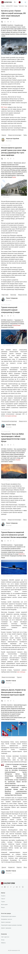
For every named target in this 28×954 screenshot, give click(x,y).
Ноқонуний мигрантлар (9, 421)
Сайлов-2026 (9, 6)
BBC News (4, 107)
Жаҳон (3, 907)
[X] (14, 22)
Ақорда (16, 6)
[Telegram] (8, 22)
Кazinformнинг (16, 325)
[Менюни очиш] (25, 2)
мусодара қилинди (11, 416)
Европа (19, 867)
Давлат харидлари (6, 928)
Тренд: (3, 6)
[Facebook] (11, 22)
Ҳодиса (3, 895)
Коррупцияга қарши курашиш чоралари (11, 925)
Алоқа (2, 940)
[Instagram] (2, 22)
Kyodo (14, 177)
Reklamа (3, 942)
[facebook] (11, 887)
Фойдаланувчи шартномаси (8, 916)
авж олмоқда (21, 672)
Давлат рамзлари (6, 922)
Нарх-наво (5, 295)
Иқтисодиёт (4, 904)
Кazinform (22, 554)
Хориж (4, 135)
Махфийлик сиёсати (6, 919)
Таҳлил (3, 901)
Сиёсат (3, 898)
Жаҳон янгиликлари (14, 135)
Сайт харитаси (5, 937)
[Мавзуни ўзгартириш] (20, 2)
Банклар (13, 295)
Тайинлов (21, 6)
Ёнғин (4, 519)
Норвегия (11, 867)
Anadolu (18, 460)
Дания (4, 867)
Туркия (19, 677)
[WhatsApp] (5, 22)
